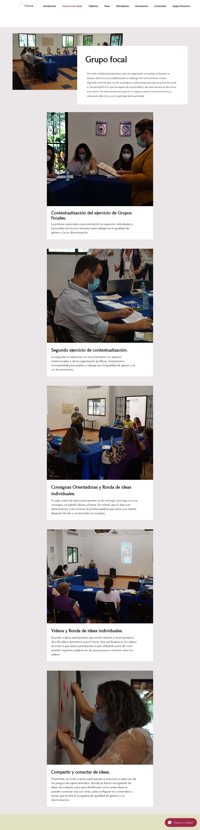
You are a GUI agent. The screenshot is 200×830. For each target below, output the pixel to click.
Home (29, 6)
